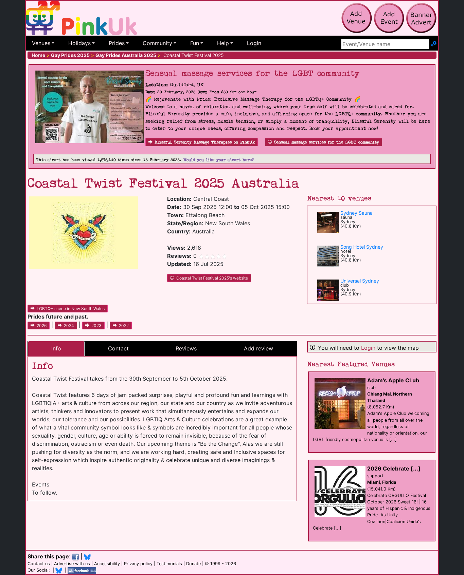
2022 (124, 325)
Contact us (39, 563)
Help (223, 43)
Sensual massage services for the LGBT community (326, 142)
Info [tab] (56, 348)
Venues (41, 43)
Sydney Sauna (356, 213)
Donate (193, 563)
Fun (194, 43)
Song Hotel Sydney (361, 247)
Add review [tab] (258, 348)
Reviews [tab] (186, 348)
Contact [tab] (118, 348)
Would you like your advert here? (218, 160)
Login (254, 43)
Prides (117, 43)
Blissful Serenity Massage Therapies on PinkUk (205, 142)
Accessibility (107, 563)
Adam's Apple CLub (393, 380)
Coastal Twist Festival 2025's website (212, 278)
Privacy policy (138, 563)
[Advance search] (433, 44)
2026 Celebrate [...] (394, 468)
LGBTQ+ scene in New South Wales (71, 308)
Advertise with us (72, 563)
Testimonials (169, 563)
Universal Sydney (359, 281)
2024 (69, 325)
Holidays (79, 43)
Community (157, 43)
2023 (96, 325)
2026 (42, 325)
